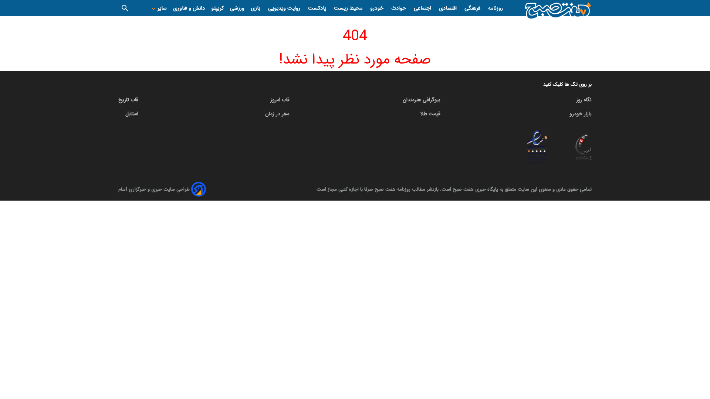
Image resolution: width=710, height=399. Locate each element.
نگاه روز (584, 100)
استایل (131, 114)
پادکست (318, 8)
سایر (161, 8)
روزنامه (495, 8)
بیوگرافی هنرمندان (421, 100)
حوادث (399, 8)
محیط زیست (349, 8)
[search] (125, 8)
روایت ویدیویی (285, 8)
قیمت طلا (430, 114)
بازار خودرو (580, 114)
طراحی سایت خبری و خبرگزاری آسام (154, 189)
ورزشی (237, 8)
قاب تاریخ (128, 100)
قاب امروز (280, 100)
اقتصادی (448, 8)
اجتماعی (423, 8)
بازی (256, 8)
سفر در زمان (277, 114)
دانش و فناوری (189, 8)
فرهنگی (473, 8)
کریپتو (217, 8)
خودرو (377, 8)
